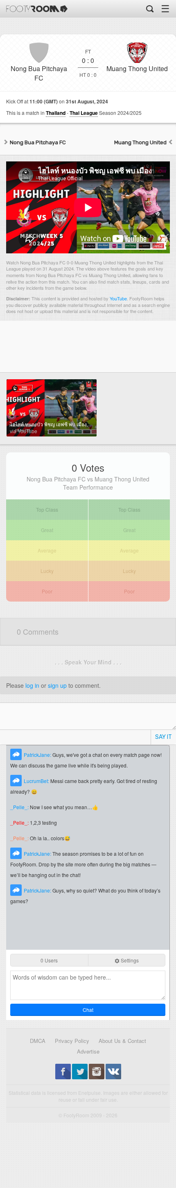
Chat (88, 1009)
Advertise (88, 1051)
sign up (57, 685)
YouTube (118, 298)
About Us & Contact (122, 1041)
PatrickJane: (38, 754)
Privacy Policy (72, 1041)
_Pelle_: (20, 806)
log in (32, 685)
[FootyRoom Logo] (37, 9)
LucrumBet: (37, 780)
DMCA (37, 1041)
